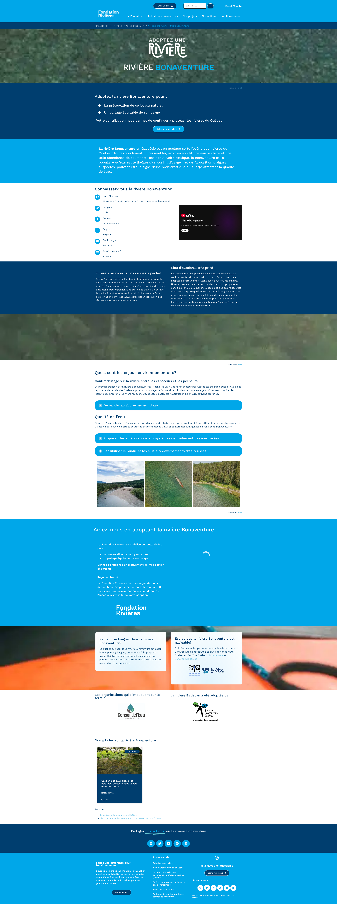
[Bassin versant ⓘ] (97, 252)
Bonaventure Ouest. (186, 659)
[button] (168, 405)
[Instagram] (214, 888)
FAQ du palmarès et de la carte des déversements (169, 883)
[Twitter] (207, 888)
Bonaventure (216, 655)
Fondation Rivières (104, 26)
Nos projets (190, 16)
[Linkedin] (233, 888)
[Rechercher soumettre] (210, 5)
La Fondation (135, 16)
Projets (119, 26)
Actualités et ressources (163, 16)
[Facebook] (200, 888)
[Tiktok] (220, 888)
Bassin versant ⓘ (112, 251)
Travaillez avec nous (163, 889)
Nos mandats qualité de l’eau (168, 867)
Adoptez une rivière (135, 26)
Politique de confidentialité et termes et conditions (168, 895)
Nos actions (209, 16)
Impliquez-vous (230, 16)
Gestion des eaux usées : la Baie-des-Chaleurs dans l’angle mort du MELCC (119, 783)
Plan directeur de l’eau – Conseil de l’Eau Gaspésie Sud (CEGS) (130, 818)
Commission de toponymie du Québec (118, 815)
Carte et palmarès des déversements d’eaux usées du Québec (168, 875)
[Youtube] (227, 888)
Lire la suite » (107, 793)
